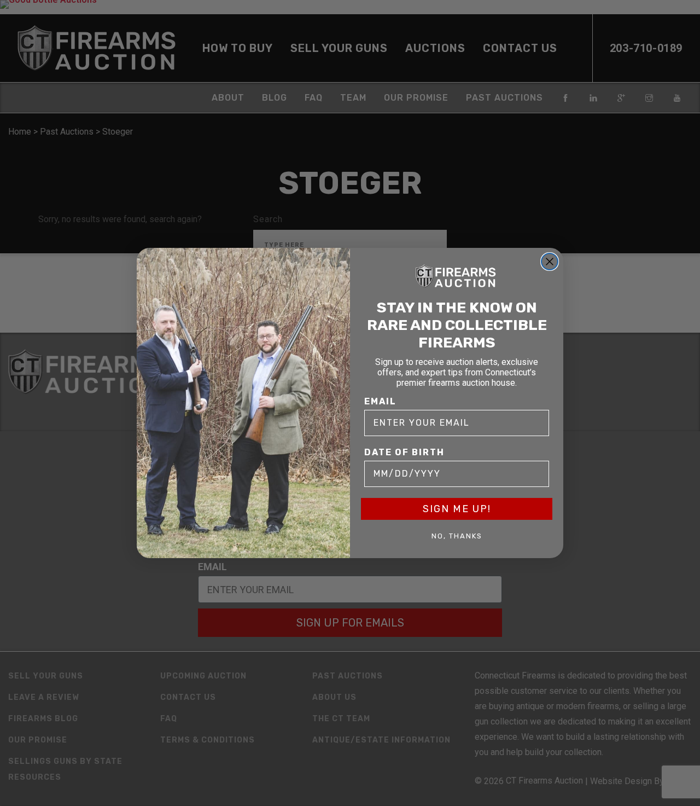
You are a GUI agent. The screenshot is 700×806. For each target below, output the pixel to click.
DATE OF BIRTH (404, 452)
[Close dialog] (549, 261)
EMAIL (380, 401)
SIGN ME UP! (457, 509)
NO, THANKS (456, 536)
